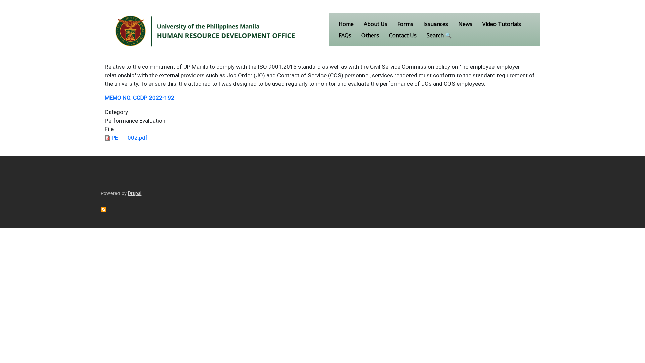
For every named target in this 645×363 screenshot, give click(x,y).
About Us (375, 24)
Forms (405, 24)
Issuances (435, 24)
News (465, 24)
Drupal (134, 193)
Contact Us (403, 35)
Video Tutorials (501, 24)
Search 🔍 (439, 35)
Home (346, 24)
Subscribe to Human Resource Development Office (103, 209)
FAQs (345, 35)
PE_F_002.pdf (130, 137)
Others (370, 35)
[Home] (205, 29)
